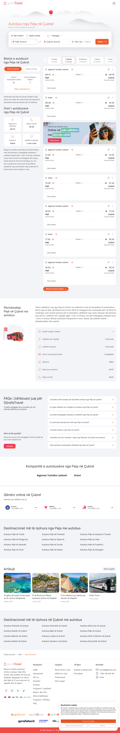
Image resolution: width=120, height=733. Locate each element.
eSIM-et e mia (61, 673)
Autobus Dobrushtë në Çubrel (93, 641)
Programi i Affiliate (41, 700)
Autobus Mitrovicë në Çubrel (92, 626)
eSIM (35, 670)
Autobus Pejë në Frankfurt (91, 544)
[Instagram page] (12, 690)
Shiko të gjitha (109, 569)
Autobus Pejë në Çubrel (90, 631)
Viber (101, 677)
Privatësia (78, 673)
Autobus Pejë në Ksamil (52, 550)
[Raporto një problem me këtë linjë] (109, 69)
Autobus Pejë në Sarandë (15, 544)
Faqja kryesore (9, 654)
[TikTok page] (23, 690)
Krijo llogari (60, 681)
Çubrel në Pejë (31, 69)
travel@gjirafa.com (107, 670)
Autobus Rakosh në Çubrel (15, 636)
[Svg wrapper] (18, 714)
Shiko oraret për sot (22, 89)
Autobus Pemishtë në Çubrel (54, 626)
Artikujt (36, 685)
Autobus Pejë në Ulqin (90, 539)
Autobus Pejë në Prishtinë (53, 534)
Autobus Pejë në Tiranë (14, 534)
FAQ (35, 703)
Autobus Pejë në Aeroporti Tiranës (95, 534)
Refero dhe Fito (40, 692)
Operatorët (38, 673)
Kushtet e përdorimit (83, 670)
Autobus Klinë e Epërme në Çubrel (95, 636)
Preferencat (60, 677)
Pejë (20, 654)
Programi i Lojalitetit (42, 688)
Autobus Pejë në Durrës (52, 544)
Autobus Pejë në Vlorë (13, 550)
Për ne (36, 677)
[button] (82, 399)
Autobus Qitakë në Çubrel (15, 641)
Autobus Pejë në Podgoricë (16, 539)
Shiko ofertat (54, 140)
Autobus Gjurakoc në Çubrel (54, 641)
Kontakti (10, 446)
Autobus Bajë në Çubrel (52, 631)
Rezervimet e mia (62, 670)
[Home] (13, 3)
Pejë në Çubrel (13, 69)
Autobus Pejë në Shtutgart (91, 550)
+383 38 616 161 (106, 673)
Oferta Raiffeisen (40, 696)
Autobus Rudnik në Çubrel (15, 631)
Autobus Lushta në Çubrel (53, 636)
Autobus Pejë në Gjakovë (53, 539)
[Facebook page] (6, 690)
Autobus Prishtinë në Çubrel (16, 626)
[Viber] (97, 677)
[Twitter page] (18, 690)
